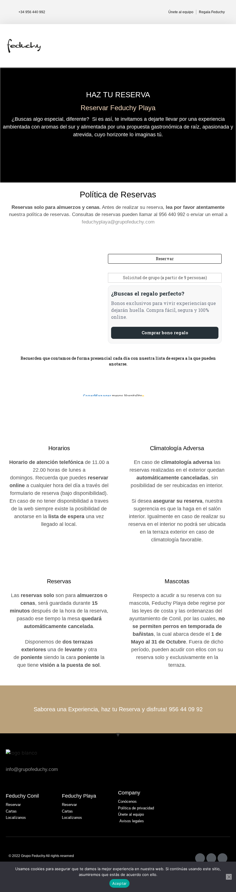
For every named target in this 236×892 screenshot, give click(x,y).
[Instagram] (200, 858)
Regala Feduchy (212, 12)
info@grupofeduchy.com (32, 769)
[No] (229, 877)
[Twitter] (222, 858)
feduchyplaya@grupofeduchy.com (118, 222)
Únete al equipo (180, 12)
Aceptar (119, 883)
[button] (226, 46)
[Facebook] (211, 858)
